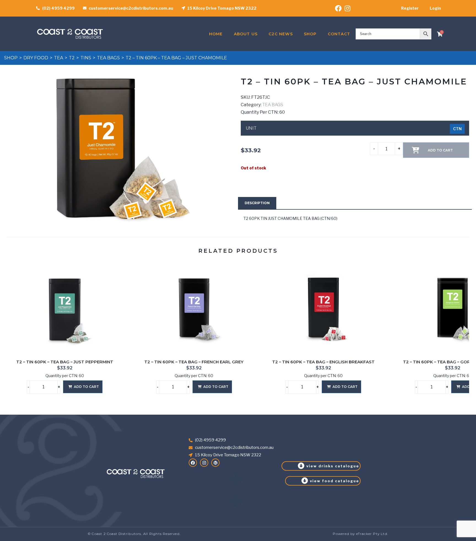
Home (216, 33)
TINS (85, 57)
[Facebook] (193, 463)
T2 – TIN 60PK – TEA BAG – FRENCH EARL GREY (194, 361)
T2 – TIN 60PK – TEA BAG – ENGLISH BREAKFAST (323, 361)
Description (257, 203)
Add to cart (86, 387)
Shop (310, 33)
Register (410, 8)
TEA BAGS (108, 57)
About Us (246, 33)
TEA (58, 57)
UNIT (251, 128)
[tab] (257, 203)
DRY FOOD (35, 57)
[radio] (457, 129)
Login (435, 8)
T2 (72, 57)
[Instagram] (204, 463)
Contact (339, 33)
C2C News (281, 33)
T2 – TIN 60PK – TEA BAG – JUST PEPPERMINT (64, 361)
